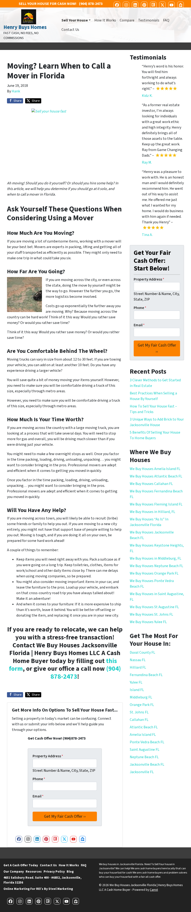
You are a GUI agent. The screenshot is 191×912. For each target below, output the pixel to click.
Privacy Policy (54, 871)
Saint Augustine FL (144, 749)
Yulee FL (136, 682)
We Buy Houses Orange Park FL (154, 573)
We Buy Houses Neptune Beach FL (156, 565)
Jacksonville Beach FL (147, 764)
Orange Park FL (142, 704)
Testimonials (148, 20)
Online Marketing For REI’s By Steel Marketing (38, 889)
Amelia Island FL (143, 734)
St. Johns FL (139, 712)
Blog (70, 871)
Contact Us (70, 29)
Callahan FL (139, 719)
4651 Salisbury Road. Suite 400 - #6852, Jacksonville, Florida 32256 (42, 879)
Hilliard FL (138, 667)
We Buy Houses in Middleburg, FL (155, 558)
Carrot (154, 889)
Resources (34, 871)
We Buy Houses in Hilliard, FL (152, 511)
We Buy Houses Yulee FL (148, 621)
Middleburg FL (141, 697)
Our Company (13, 871)
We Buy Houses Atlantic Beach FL (156, 476)
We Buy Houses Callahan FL (151, 483)
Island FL (137, 689)
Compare (127, 20)
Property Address (48, 756)
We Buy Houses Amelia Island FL (155, 468)
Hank (16, 91)
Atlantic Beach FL (144, 727)
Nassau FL (138, 660)
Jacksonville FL (142, 772)
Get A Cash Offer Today (20, 865)
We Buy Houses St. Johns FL (151, 614)
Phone (39, 779)
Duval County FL (142, 652)
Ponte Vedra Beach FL (147, 742)
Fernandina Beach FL (146, 674)
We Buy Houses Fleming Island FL (156, 504)
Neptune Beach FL (144, 757)
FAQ (166, 20)
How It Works (105, 20)
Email (38, 796)
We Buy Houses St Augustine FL (154, 607)
